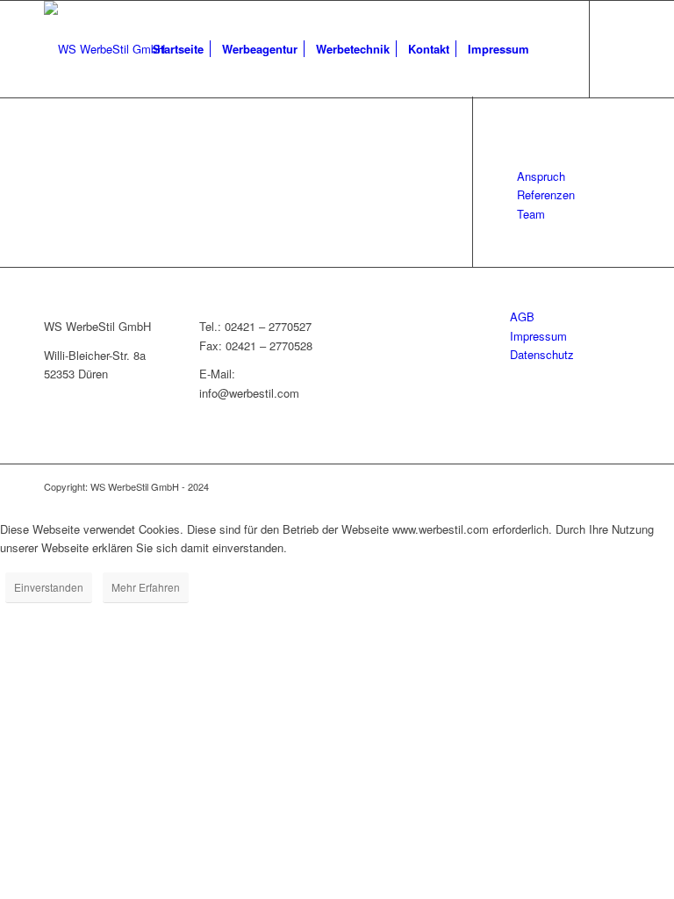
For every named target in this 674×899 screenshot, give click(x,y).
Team (531, 213)
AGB (522, 316)
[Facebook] (617, 48)
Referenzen (546, 194)
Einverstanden (48, 586)
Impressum (538, 335)
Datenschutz (542, 354)
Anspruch (541, 176)
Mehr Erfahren (145, 586)
